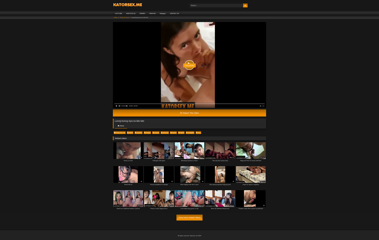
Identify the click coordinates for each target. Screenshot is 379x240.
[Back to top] (373, 234)
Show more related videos (189, 217)
